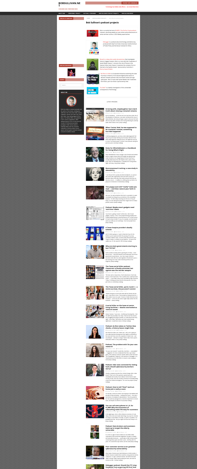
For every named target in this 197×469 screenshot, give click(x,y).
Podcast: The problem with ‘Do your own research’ (122, 345)
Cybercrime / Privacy (74, 13)
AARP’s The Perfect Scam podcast (126, 30)
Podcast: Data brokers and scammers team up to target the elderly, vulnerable (120, 428)
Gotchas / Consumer (89, 13)
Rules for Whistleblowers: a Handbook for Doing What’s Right (121, 149)
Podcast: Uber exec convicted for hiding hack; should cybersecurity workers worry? (121, 367)
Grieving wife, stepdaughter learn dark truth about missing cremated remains (121, 110)
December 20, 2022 (111, 291)
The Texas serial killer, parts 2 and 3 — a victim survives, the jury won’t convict (122, 288)
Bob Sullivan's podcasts (99, 18)
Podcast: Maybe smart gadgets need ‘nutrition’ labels (120, 208)
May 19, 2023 (110, 113)
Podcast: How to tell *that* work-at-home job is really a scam (120, 388)
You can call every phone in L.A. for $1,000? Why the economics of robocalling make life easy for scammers (122, 407)
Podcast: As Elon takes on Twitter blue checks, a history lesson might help (121, 327)
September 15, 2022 (111, 451)
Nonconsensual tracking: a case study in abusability (122, 169)
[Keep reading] (123, 122)
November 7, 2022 (111, 348)
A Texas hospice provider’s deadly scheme (119, 228)
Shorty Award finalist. (106, 69)
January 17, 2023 (110, 250)
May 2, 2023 (109, 152)
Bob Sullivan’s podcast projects (109, 13)
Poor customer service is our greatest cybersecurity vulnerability (120, 448)
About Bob (61, 13)
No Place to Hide (106, 73)
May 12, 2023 (110, 133)
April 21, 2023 (110, 193)
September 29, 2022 (111, 411)
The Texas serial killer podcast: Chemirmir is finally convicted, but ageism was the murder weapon (119, 268)
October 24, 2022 (111, 371)
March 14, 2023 (110, 211)
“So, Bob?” (103, 87)
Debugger (106, 42)
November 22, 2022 (111, 330)
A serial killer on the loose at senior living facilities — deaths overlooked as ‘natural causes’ (121, 307)
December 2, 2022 (111, 311)
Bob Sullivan (118, 113)
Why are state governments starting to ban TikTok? (121, 247)
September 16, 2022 (111, 432)
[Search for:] (71, 85)
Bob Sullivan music (127, 13)
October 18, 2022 (111, 391)
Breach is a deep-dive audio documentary (112, 59)
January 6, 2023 (110, 272)
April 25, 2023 (110, 172)
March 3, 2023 (110, 231)
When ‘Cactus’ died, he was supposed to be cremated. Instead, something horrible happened (121, 129)
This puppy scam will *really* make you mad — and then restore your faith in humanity (121, 189)
